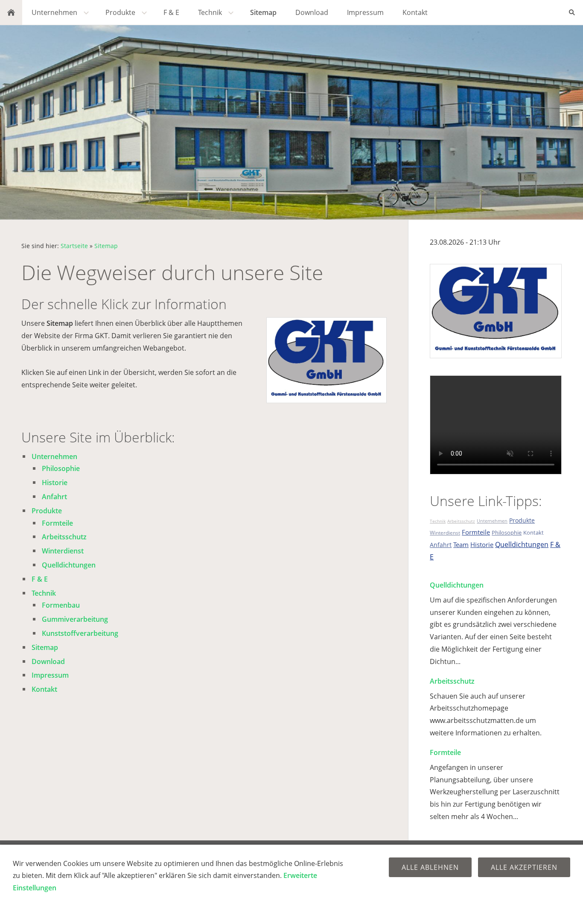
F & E (40, 579)
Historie (54, 482)
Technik (44, 593)
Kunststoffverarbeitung (80, 633)
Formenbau (61, 605)
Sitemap (106, 246)
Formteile (57, 523)
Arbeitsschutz (64, 536)
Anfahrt (54, 496)
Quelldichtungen (69, 565)
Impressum (50, 675)
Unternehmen (54, 456)
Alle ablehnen (430, 867)
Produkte (47, 510)
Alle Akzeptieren (524, 867)
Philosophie (61, 468)
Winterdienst (63, 551)
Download (48, 661)
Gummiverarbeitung (75, 619)
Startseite (74, 246)
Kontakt (44, 689)
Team (461, 544)
